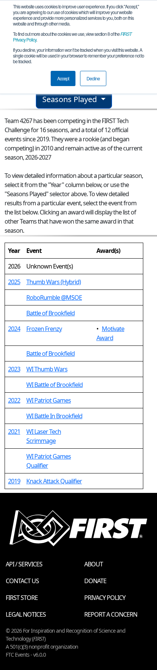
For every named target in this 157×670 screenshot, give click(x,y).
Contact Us (22, 581)
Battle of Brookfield (50, 313)
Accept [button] (63, 78)
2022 (14, 400)
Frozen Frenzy (44, 329)
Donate (95, 581)
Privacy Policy (104, 597)
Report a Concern (110, 614)
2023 (14, 369)
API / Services (24, 564)
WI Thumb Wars (46, 369)
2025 (14, 282)
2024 (14, 329)
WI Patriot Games (48, 400)
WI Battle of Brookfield (54, 385)
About (93, 564)
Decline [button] (93, 78)
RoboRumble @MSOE (54, 297)
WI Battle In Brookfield (54, 416)
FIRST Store (22, 597)
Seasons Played (70, 99)
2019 (14, 481)
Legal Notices (26, 614)
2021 (14, 431)
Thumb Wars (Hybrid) (53, 282)
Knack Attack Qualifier (54, 481)
